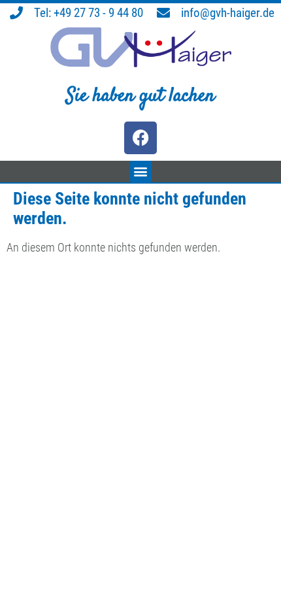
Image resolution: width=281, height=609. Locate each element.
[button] (141, 171)
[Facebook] (140, 138)
